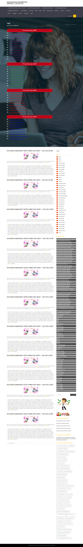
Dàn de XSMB (18, 172)
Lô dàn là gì (34, 173)
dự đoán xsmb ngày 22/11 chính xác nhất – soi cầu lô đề (29, 355)
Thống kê (14, 13)
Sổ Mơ (32, 13)
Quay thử (26, 13)
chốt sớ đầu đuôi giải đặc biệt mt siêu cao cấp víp (65, 291)
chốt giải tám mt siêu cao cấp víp (63, 285)
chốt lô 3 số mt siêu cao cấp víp (62, 287)
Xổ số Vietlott (59, 333)
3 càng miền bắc (36, 166)
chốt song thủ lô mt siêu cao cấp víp (63, 293)
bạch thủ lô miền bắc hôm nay (42, 168)
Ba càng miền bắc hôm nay (28, 167)
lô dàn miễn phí (40, 173)
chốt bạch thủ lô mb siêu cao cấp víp (63, 246)
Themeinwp (52, 545)
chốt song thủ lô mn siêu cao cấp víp (63, 311)
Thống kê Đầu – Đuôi (62, 210)
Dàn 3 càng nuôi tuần (16, 170)
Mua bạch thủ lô (46, 173)
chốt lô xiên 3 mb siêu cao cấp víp (63, 270)
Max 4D (60, 179)
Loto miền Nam (61, 220)
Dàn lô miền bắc (43, 172)
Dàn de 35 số (35, 170)
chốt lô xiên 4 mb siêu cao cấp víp (63, 272)
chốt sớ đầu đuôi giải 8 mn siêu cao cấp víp (65, 307)
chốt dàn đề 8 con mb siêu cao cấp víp (64, 255)
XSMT (44, 10)
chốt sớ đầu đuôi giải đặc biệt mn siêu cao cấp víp (65, 309)
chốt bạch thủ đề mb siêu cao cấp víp (63, 243)
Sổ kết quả (56, 10)
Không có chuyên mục (20, 173)
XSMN (40, 10)
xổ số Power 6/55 (62, 175)
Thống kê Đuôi (59, 367)
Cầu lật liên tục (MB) (62, 191)
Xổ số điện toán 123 (62, 185)
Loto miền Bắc (61, 218)
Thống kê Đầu (59, 366)
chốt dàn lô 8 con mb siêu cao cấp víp (64, 267)
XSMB (36, 10)
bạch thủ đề (37, 167)
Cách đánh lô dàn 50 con (35, 169)
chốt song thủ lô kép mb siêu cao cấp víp (64, 275)
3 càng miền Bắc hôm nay (45, 166)
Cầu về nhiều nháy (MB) (63, 195)
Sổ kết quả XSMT (62, 169)
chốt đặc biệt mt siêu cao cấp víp (63, 283)
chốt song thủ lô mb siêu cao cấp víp (63, 277)
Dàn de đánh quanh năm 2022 (44, 170)
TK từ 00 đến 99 (61, 216)
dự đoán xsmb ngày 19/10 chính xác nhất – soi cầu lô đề (30, 151)
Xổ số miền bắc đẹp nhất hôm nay (63, 240)
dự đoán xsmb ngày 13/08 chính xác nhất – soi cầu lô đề (30, 297)
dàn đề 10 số (24, 172)
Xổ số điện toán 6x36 (62, 183)
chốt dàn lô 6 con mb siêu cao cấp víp (64, 265)
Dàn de (23, 170)
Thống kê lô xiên (59, 362)
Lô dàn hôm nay (28, 173)
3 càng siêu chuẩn (60, 451)
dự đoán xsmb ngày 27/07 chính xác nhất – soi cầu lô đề (30, 385)
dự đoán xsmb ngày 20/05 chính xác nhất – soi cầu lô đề (30, 238)
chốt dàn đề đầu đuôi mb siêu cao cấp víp (64, 258)
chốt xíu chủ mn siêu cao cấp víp (63, 313)
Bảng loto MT (59, 381)
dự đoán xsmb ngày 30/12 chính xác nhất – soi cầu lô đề (30, 414)
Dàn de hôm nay (12, 172)
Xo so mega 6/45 (62, 173)
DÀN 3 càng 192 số (60, 485)
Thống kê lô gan (59, 360)
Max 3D (60, 177)
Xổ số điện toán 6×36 (60, 344)
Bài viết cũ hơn (11, 443)
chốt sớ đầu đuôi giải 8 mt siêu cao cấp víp (65, 289)
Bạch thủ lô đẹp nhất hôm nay (63, 468)
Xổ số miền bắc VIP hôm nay (62, 264)
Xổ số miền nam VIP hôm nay (13, 10)
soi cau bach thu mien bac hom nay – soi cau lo (17, 2)
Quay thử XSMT (61, 228)
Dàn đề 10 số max (30, 172)
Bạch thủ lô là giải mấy (31, 168)
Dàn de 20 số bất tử (29, 170)
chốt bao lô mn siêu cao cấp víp (62, 300)
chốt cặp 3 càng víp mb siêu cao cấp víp (64, 250)
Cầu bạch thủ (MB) (62, 189)
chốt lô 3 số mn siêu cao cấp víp (62, 298)
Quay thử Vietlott (62, 230)
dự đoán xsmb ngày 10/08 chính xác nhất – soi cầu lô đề (30, 209)
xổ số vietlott (61, 171)
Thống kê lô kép (59, 364)
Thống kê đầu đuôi (62, 197)
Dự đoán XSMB (60, 518)
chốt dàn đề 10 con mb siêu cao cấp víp (64, 257)
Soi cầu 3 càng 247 (61, 526)
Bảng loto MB (59, 377)
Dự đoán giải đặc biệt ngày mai (63, 511)
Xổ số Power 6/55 (60, 336)
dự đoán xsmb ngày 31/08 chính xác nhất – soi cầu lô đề (30, 326)
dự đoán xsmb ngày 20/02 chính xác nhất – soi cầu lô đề (30, 268)
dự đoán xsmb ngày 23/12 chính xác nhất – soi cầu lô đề (30, 180)
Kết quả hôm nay (50, 10)
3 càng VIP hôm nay (19, 167)
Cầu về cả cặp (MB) (62, 193)
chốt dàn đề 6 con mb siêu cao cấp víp (64, 253)
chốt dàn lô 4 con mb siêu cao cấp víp (64, 262)
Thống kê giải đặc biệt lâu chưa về (32, 262)
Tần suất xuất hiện (62, 214)
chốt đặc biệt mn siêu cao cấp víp (63, 303)
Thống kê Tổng (61, 212)
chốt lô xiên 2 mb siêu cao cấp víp (63, 268)
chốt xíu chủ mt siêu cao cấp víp (62, 295)
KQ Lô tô (20, 13)
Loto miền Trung (62, 222)
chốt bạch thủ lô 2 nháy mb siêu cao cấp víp (65, 248)
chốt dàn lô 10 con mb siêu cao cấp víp (64, 260)
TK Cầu (9, 13)
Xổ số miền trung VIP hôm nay (62, 279)
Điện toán (68, 10)
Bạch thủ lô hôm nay (13, 168)
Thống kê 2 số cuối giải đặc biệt (26, 174)
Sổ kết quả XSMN (62, 167)
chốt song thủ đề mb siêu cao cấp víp (63, 274)
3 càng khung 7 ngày (28, 166)
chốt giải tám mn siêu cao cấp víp (63, 305)
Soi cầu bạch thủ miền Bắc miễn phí (64, 529)
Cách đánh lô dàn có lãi (46, 169)
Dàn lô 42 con (37, 172)
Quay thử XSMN (61, 226)
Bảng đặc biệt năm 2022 (16, 169)
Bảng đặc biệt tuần (26, 169)
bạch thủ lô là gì (22, 168)
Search (58, 151)
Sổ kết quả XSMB (59, 326)
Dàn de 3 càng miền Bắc (61, 491)
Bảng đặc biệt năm (67, 471)
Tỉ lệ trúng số (31, 10)
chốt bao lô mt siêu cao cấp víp (62, 280)
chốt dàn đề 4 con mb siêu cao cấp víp (64, 252)
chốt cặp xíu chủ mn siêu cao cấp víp (63, 301)
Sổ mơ (60, 232)
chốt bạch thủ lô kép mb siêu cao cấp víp (64, 245)
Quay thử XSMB (61, 224)
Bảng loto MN (59, 379)
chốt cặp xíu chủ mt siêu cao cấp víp (63, 282)
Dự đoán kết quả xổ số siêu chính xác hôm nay (66, 515)
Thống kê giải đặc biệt (37, 174)
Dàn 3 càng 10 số (70, 485)
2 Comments (14, 175)
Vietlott (62, 10)
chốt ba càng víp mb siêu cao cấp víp (63, 241)
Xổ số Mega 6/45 (59, 334)
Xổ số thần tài (61, 187)
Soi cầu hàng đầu (24, 10)
